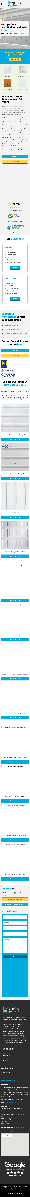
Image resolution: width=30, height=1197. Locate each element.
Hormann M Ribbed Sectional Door (15, 835)
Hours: (3, 1112)
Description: (5, 1084)
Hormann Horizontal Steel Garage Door (15, 435)
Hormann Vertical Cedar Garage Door (15, 757)
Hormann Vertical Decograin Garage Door (15, 674)
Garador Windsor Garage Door (15, 713)
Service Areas (6, 1060)
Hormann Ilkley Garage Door (15, 635)
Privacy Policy (10, 1193)
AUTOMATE (10, 278)
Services (5, 1058)
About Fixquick (6, 1055)
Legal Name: (5, 1131)
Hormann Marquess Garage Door (15, 596)
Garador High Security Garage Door (15, 474)
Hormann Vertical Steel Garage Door (15, 513)
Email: (3, 1103)
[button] (1, 4)
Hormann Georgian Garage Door (15, 552)
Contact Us (5, 1063)
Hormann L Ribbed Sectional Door (15, 874)
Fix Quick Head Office (8, 1080)
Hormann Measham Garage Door (15, 796)
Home (4, 1053)
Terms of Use (20, 1193)
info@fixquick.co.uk (11, 1103)
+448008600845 (18, 1127)
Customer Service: (7, 1127)
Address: (4, 1106)
